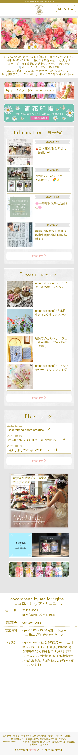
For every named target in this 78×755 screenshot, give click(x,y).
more (38, 256)
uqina (33, 749)
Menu (66, 8)
